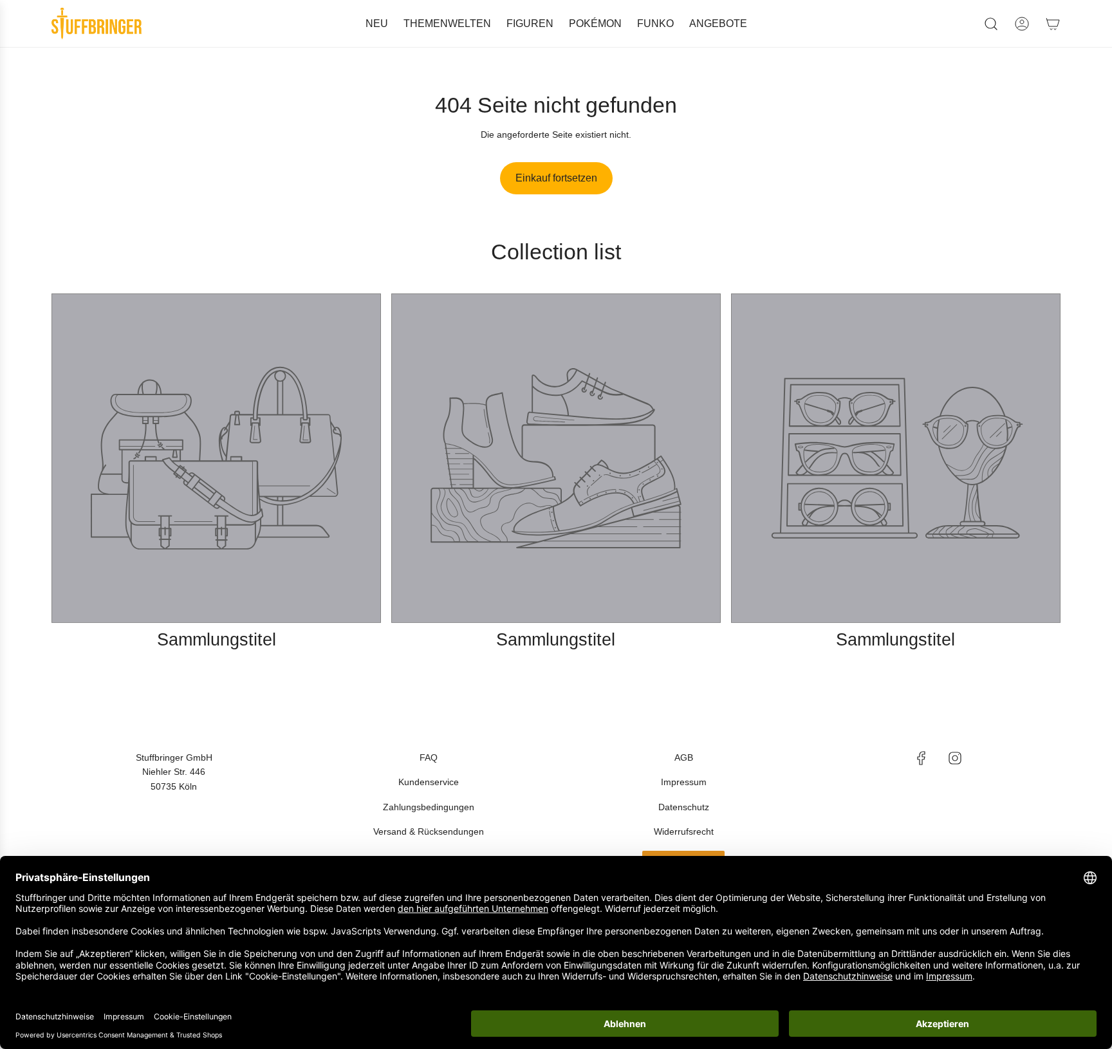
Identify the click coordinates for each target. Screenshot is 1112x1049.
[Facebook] (921, 758)
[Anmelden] (1021, 23)
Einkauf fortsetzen (556, 177)
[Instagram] (955, 758)
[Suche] (991, 23)
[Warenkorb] (1052, 23)
